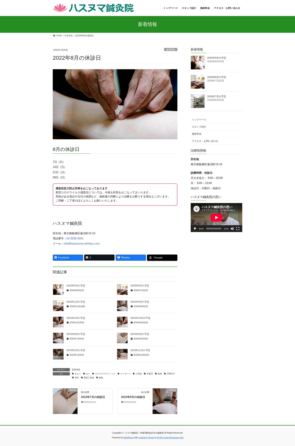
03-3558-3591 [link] (74, 238)
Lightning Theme (146, 437)
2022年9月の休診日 (133, 397)
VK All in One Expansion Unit (170, 437)
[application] (216, 217)
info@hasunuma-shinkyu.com (82, 243)
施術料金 (196, 133)
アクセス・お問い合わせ (205, 141)
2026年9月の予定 (75, 285)
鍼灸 (101, 377)
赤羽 (77, 377)
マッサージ (125, 374)
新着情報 (170, 49)
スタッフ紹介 (199, 126)
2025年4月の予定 (75, 318)
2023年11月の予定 (140, 350)
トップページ (199, 119)
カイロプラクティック (105, 374)
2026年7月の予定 (216, 96)
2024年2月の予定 (75, 350)
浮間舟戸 (171, 374)
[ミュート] (232, 228)
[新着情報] (65, 400)
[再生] (195, 228)
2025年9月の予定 (139, 301)
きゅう (78, 374)
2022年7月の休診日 (93, 397)
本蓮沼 (150, 374)
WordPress (128, 437)
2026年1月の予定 (75, 301)
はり (88, 374)
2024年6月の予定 (139, 334)
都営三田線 (89, 377)
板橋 (160, 374)
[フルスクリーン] (238, 228)
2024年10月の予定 (140, 318)
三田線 (139, 374)
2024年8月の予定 (75, 334)
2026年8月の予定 (139, 285)
